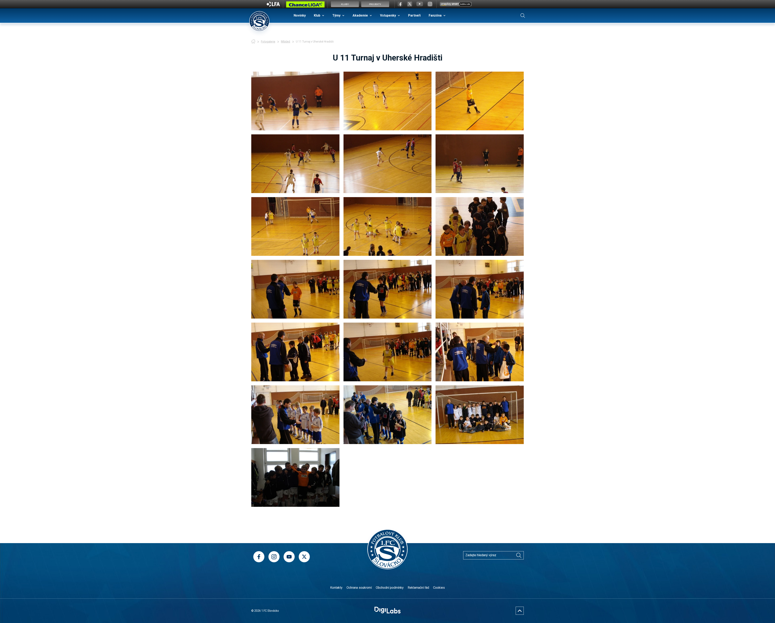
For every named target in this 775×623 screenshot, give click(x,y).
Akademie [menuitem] (360, 15)
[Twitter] (304, 556)
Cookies (439, 588)
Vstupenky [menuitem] (388, 15)
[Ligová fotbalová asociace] (273, 5)
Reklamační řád (418, 588)
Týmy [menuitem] (336, 15)
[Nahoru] (520, 611)
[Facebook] (258, 556)
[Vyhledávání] (523, 15)
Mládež (285, 41)
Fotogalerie (268, 41)
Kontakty (336, 588)
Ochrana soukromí (359, 588)
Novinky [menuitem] (300, 15)
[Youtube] (289, 556)
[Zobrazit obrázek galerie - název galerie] (295, 101)
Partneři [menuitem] (414, 15)
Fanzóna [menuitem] (435, 15)
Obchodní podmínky (390, 588)
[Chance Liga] (305, 5)
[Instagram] (274, 556)
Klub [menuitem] (317, 15)
